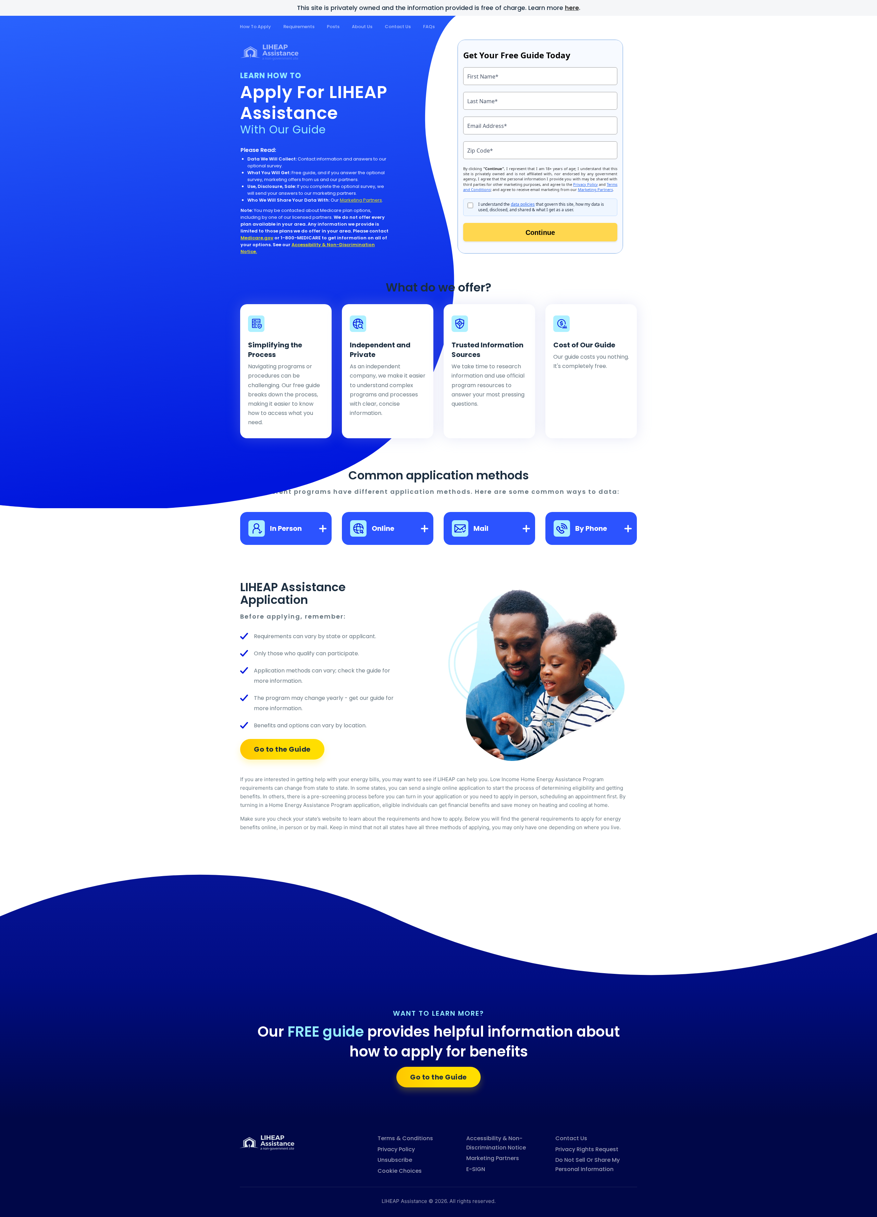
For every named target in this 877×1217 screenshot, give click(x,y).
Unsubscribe (395, 1160)
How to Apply (255, 26)
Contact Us (398, 26)
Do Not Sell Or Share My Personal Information (587, 1164)
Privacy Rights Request (586, 1149)
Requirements (298, 26)
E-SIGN (475, 1169)
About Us (362, 26)
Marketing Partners (361, 200)
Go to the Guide (282, 749)
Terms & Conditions (405, 1138)
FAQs (429, 26)
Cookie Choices (400, 1171)
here (572, 7)
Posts (333, 26)
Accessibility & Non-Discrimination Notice (496, 1143)
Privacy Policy (396, 1149)
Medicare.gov (256, 238)
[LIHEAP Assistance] (267, 1142)
